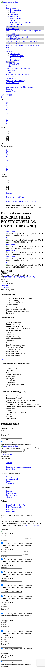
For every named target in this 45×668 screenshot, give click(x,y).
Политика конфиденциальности (18, 467)
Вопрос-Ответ (11, 493)
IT (6, 118)
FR (7, 116)
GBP (7, 140)
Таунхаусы (10, 483)
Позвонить (5, 285)
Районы (9, 497)
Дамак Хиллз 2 (11, 509)
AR (7, 109)
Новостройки (11, 477)
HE (7, 124)
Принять (4, 529)
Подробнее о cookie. (32, 525)
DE (7, 105)
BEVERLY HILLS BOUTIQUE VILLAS (19, 277)
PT (7, 120)
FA (7, 107)
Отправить (5, 439)
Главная (9, 463)
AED (7, 134)
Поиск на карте (12, 495)
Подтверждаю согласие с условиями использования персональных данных (16, 443)
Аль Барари (10, 511)
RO (7, 122)
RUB (7, 138)
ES (7, 113)
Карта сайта (10, 469)
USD (7, 136)
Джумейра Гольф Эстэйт (15, 505)
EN (7, 103)
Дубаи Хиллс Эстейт (14, 507)
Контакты (9, 465)
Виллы (8, 481)
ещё (2, 359)
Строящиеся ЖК (12, 479)
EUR (7, 132)
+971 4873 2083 (7, 95)
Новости (9, 491)
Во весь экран (11, 232)
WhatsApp (5, 287)
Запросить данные (8, 290)
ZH (7, 111)
